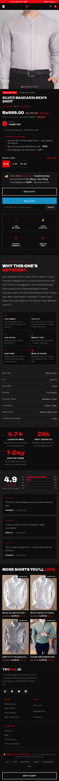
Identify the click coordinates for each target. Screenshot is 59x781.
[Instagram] (5, 691)
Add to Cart (29, 776)
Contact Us (38, 717)
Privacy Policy (10, 739)
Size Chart (37, 705)
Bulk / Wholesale (12, 717)
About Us (8, 731)
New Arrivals (10, 704)
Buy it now (29, 201)
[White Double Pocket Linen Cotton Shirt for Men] (15, 592)
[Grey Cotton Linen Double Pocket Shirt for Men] (15, 637)
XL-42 (23, 164)
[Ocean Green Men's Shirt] (43, 637)
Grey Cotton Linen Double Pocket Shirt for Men (28, 657)
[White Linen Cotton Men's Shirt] (43, 592)
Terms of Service (12, 744)
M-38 (6, 164)
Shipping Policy (39, 711)
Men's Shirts (10, 708)
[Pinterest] (18, 691)
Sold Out (29, 192)
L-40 (15, 164)
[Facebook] (12, 691)
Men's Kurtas (10, 712)
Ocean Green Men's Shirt (43, 657)
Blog (6, 735)
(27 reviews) (25, 106)
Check (51, 207)
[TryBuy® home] (27, 6)
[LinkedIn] (25, 691)
